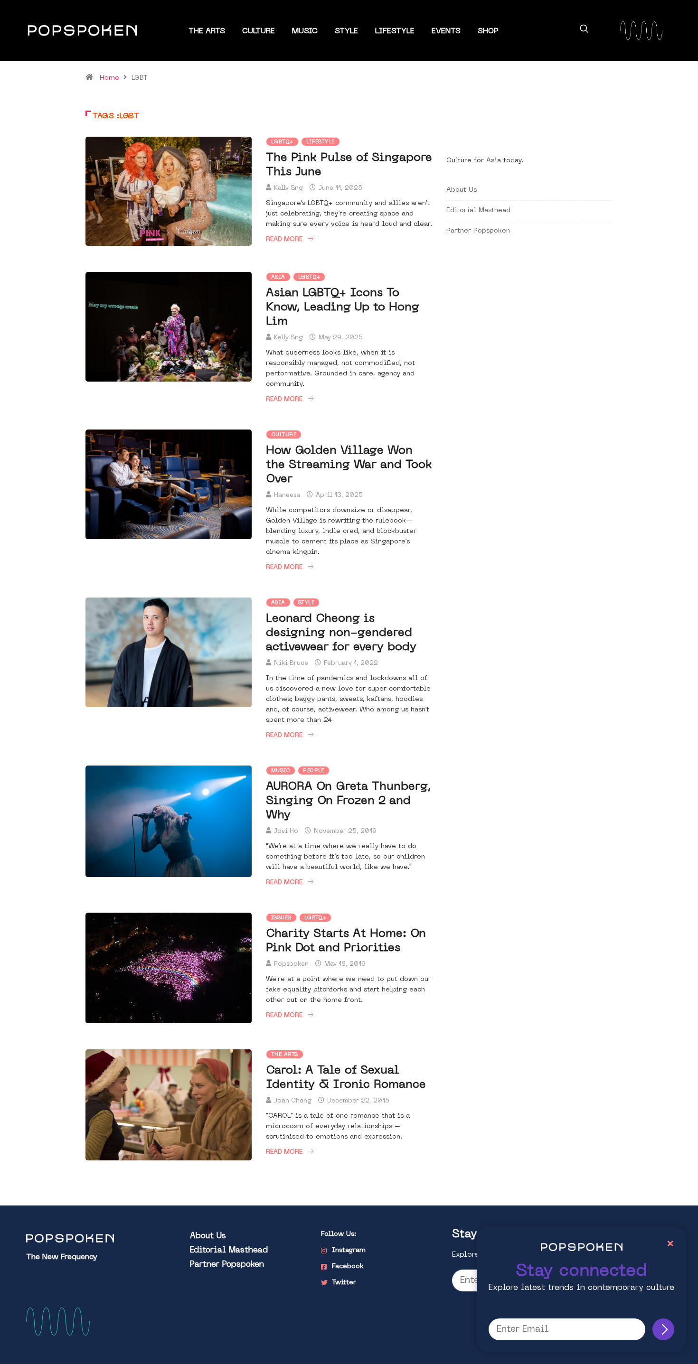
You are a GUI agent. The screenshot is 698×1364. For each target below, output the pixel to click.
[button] (584, 30)
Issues (281, 918)
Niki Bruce (291, 663)
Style (346, 31)
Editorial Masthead (478, 210)
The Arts (207, 31)
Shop (488, 31)
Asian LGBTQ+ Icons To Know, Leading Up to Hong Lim (342, 307)
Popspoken (291, 964)
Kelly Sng (288, 188)
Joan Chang (292, 1101)
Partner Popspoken (478, 231)
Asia (278, 277)
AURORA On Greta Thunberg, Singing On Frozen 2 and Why (348, 801)
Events (446, 31)
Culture (258, 31)
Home (109, 78)
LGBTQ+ (282, 142)
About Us (461, 190)
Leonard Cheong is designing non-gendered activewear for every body (341, 633)
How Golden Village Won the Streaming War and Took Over (349, 465)
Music (305, 31)
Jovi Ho (286, 831)
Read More (284, 239)
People (313, 771)
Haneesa (287, 495)
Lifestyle (395, 31)
